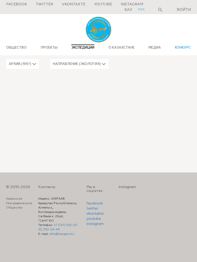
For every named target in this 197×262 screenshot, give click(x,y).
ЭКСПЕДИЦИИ (82, 48)
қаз (128, 10)
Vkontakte (73, 4)
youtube (93, 219)
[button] (22, 64)
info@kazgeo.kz (62, 234)
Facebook (16, 4)
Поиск (160, 9)
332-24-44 (51, 229)
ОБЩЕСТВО (16, 48)
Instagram (132, 4)
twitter (92, 208)
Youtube (103, 4)
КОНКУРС (183, 48)
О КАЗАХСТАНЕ (122, 48)
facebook (94, 203)
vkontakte (95, 213)
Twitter (44, 4)
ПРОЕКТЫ (49, 48)
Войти (184, 10)
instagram (95, 224)
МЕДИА (155, 48)
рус (141, 10)
